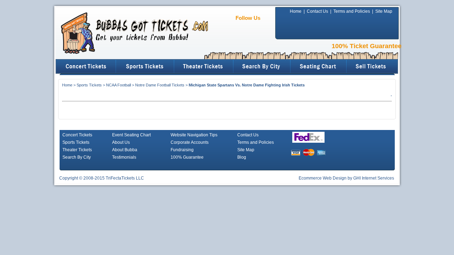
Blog (241, 157)
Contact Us (317, 11)
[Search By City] (261, 66)
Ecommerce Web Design (323, 178)
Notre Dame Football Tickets (159, 85)
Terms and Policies (351, 11)
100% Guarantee (187, 157)
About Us (121, 142)
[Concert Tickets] (86, 66)
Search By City (76, 157)
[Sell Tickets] (372, 66)
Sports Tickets (89, 85)
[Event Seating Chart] (318, 66)
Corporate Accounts (190, 142)
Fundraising (182, 149)
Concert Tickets (77, 134)
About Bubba (124, 149)
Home (295, 11)
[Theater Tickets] (204, 66)
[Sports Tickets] (145, 66)
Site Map (383, 11)
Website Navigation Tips (194, 134)
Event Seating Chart (131, 134)
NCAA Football (118, 85)
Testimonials (124, 157)
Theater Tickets (77, 149)
